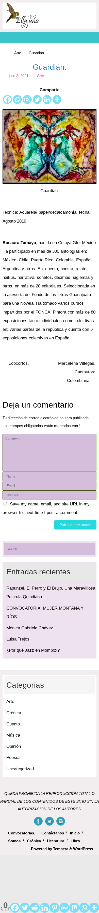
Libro (75, 841)
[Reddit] (35, 908)
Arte (17, 53)
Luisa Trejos (17, 639)
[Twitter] (37, 99)
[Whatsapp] (17, 99)
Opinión (13, 746)
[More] (57, 99)
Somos (14, 841)
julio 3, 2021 (18, 76)
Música (13, 735)
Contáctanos (52, 833)
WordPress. (83, 849)
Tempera (60, 849)
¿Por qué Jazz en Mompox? (33, 650)
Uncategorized (20, 768)
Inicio (75, 833)
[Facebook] (7, 99)
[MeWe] (64, 908)
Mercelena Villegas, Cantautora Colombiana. (76, 372)
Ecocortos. (18, 363)
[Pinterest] (54, 908)
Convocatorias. (21, 833)
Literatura (55, 841)
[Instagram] (27, 99)
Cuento (13, 724)
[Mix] (74, 908)
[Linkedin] (47, 99)
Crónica (13, 712)
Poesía (13, 757)
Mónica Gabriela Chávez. (30, 628)
